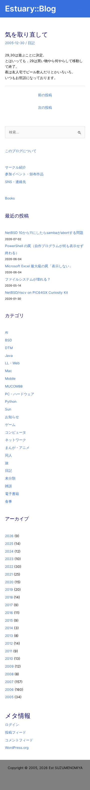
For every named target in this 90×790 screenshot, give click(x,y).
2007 (9, 682)
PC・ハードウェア (19, 394)
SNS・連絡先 (15, 182)
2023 (9, 559)
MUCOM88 (13, 386)
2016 (9, 613)
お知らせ (12, 417)
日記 (31, 43)
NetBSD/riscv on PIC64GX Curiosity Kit (36, 293)
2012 (9, 643)
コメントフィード (19, 740)
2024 (9, 551)
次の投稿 (45, 107)
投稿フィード (15, 732)
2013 (9, 636)
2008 (9, 674)
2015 (9, 620)
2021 (9, 574)
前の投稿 (45, 95)
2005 (9, 697)
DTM (9, 348)
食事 (8, 501)
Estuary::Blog (30, 8)
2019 (9, 590)
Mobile (10, 379)
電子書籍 (12, 494)
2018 (9, 597)
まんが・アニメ (17, 448)
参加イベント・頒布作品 (24, 174)
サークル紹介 (15, 167)
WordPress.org (16, 748)
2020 (9, 582)
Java (9, 356)
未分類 (10, 478)
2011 (8, 651)
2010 (9, 659)
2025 (9, 544)
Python (10, 401)
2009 (9, 666)
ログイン (12, 725)
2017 (9, 605)
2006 (9, 689)
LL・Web (12, 363)
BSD (8, 340)
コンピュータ (15, 432)
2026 (9, 536)
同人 (8, 455)
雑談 (8, 486)
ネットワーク (15, 440)
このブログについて (20, 151)
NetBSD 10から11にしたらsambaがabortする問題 (44, 233)
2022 (9, 567)
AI (6, 332)
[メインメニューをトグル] (80, 9)
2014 (9, 628)
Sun (8, 409)
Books (10, 198)
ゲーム (10, 425)
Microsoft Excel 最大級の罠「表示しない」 (39, 266)
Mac (8, 371)
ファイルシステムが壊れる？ (27, 279)
